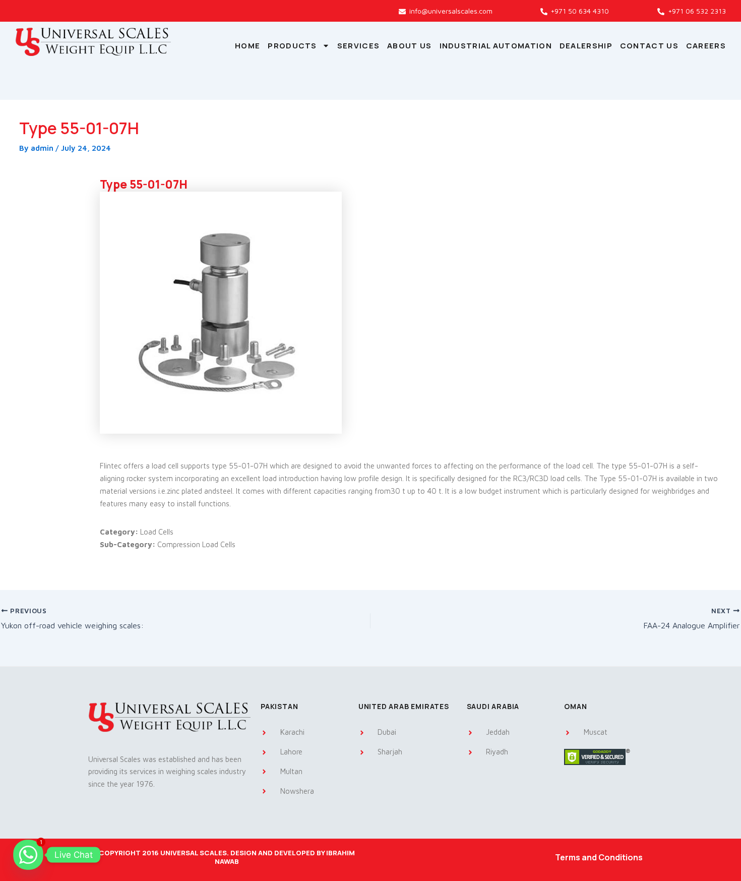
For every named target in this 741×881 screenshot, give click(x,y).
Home (247, 45)
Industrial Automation (496, 45)
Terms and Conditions (599, 857)
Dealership (586, 45)
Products (292, 45)
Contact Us (649, 45)
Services (358, 45)
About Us (409, 45)
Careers (706, 45)
